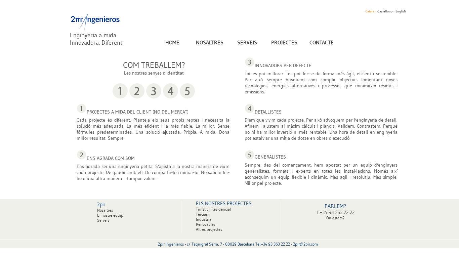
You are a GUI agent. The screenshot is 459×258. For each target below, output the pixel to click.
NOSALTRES (209, 42)
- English (399, 11)
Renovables (205, 224)
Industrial (204, 219)
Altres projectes (209, 229)
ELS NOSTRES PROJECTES (223, 203)
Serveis (103, 220)
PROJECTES (284, 42)
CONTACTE (321, 42)
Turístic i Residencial (213, 209)
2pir (101, 204)
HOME (172, 42)
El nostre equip (110, 215)
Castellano (385, 11)
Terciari (202, 214)
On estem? (335, 217)
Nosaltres (105, 210)
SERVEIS (247, 42)
